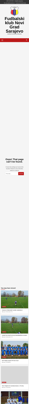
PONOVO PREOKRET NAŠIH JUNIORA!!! (12, 310)
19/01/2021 (9, 387)
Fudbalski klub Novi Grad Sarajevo (14, 24)
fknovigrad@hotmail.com (9, 3)
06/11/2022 (9, 311)
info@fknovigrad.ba (18, 1)
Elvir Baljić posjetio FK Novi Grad (10, 360)
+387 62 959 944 (10, 1)
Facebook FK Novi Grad (21, 3)
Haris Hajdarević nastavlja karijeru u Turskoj (13, 385)
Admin (4, 311)
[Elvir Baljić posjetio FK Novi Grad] (14, 350)
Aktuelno (4, 306)
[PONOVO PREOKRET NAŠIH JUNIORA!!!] (14, 299)
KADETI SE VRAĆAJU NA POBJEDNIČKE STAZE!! (14, 335)
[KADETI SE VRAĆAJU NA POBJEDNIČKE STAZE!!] (14, 325)
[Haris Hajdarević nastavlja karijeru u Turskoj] (14, 375)
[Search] (26, 40)
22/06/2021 (9, 362)
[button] (2, 40)
